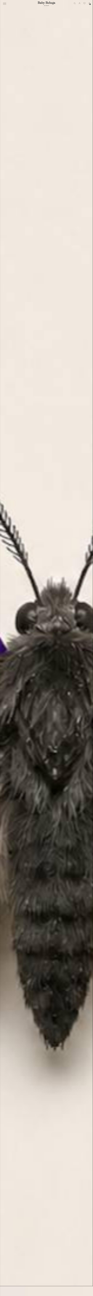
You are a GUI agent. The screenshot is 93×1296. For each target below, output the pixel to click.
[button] (4, 4)
